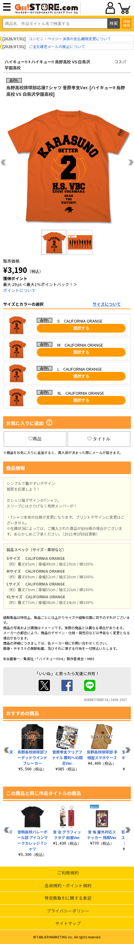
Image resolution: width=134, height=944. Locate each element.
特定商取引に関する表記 (68, 898)
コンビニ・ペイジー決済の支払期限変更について (70, 38)
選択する (81, 328)
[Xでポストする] (44, 689)
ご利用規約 (68, 873)
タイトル (101, 438)
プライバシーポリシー (68, 911)
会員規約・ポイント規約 (68, 885)
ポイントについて (19, 290)
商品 (37, 438)
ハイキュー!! (16, 62)
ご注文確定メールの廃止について (57, 46)
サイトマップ (68, 923)
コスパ (120, 62)
